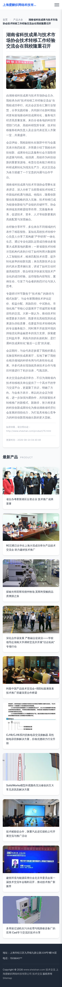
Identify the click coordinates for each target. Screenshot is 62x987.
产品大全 (18, 19)
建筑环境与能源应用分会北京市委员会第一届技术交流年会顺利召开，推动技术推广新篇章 (30, 882)
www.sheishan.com (34, 969)
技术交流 (50, 969)
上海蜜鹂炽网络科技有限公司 (20, 5)
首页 (5, 19)
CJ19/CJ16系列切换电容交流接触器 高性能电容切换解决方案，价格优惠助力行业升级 (30, 739)
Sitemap (7, 978)
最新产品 (10, 456)
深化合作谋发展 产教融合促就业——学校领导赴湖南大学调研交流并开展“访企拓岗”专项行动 (30, 642)
